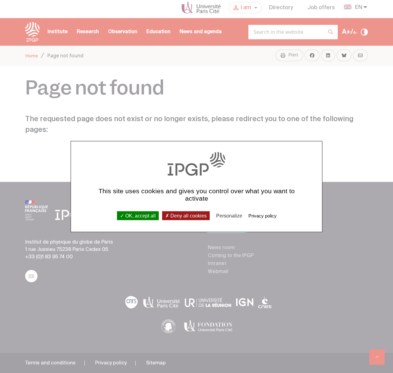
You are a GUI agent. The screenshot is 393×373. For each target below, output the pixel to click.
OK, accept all (140, 215)
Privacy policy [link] (262, 215)
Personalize (229, 215)
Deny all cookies (188, 215)
